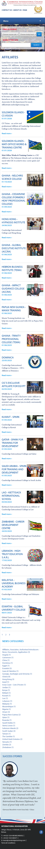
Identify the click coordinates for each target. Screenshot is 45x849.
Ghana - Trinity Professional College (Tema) (11, 339)
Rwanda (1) (6, 720)
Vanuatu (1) (7, 742)
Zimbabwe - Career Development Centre (13, 525)
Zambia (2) (6, 744)
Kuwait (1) (6, 695)
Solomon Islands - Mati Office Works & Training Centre (14, 144)
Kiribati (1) (6, 693)
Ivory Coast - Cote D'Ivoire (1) (14, 684)
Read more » (7, 133)
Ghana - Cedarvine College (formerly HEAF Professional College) (13, 198)
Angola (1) (6, 654)
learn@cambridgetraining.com (14, 840)
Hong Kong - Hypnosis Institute (13, 220)
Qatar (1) (5, 717)
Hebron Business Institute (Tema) (12, 268)
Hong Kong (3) (8, 679)
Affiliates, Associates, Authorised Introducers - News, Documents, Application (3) (21, 650)
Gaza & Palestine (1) (10, 671)
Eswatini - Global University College (13, 608)
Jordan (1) (6, 687)
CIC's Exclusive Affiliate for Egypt (13, 384)
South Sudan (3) (8, 731)
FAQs (25, 10)
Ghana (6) (6, 676)
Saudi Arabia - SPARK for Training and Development (14, 469)
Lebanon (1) (7, 701)
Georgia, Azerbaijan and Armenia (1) (17, 674)
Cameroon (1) (7, 657)
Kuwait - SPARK (10, 416)
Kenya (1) (6, 690)
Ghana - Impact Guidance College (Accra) (13, 288)
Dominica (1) (7, 663)
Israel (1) (5, 682)
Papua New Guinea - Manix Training (14, 308)
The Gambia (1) (8, 736)
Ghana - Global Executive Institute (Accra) (14, 248)
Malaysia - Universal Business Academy (14, 583)
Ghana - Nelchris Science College (12, 177)
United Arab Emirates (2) (12, 739)
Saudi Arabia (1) (8, 723)
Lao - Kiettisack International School (11, 496)
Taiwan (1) (6, 733)
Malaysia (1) (7, 703)
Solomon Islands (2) (10, 728)
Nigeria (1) (6, 709)
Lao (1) (5, 698)
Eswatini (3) (7, 668)
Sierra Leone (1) (8, 725)
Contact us (7, 10)
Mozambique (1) (9, 706)
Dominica (8, 357)
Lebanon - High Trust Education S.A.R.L (12, 554)
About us (17, 10)
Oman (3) (6, 712)
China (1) (6, 660)
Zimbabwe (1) (8, 747)
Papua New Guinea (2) (11, 714)
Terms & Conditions (8, 843)
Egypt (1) (6, 665)
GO (39, 34)
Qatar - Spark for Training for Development (12, 443)
